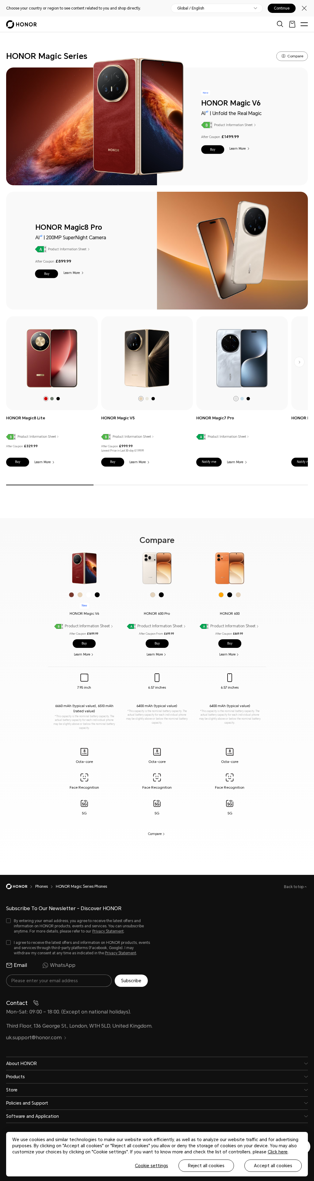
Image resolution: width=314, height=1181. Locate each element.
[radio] (45, 398)
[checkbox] (78, 926)
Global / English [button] (190, 8)
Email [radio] (20, 965)
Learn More (237, 148)
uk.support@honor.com (34, 1038)
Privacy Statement (108, 931)
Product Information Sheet (233, 124)
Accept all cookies (273, 1165)
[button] (212, 149)
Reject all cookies (206, 1165)
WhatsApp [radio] (62, 965)
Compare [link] (155, 834)
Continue (281, 8)
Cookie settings (151, 1165)
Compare (295, 56)
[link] (52, 358)
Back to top (294, 887)
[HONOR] (20, 886)
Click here (278, 1151)
